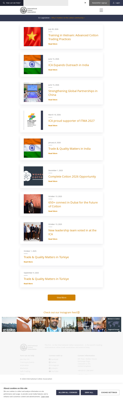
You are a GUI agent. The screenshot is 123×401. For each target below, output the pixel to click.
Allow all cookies (68, 392)
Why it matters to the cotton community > (68, 18)
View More (61, 297)
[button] (9, 324)
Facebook (54, 359)
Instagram (54, 365)
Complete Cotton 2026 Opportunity (72, 176)
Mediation (24, 368)
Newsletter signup (99, 3)
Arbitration (24, 365)
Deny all (89, 392)
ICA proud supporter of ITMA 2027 (71, 121)
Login (117, 3)
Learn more (45, 397)
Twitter (53, 362)
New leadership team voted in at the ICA (72, 232)
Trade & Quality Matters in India (69, 149)
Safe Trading (25, 371)
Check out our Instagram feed (60, 312)
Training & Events (27, 362)
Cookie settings (109, 392)
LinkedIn (54, 368)
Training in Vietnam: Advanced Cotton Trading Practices (73, 37)
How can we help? (13, 3)
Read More (52, 44)
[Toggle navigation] (99, 10)
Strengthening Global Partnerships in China (73, 93)
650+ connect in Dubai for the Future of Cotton (73, 204)
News (22, 374)
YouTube (54, 371)
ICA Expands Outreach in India (68, 65)
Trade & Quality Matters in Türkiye (46, 257)
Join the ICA (24, 359)
